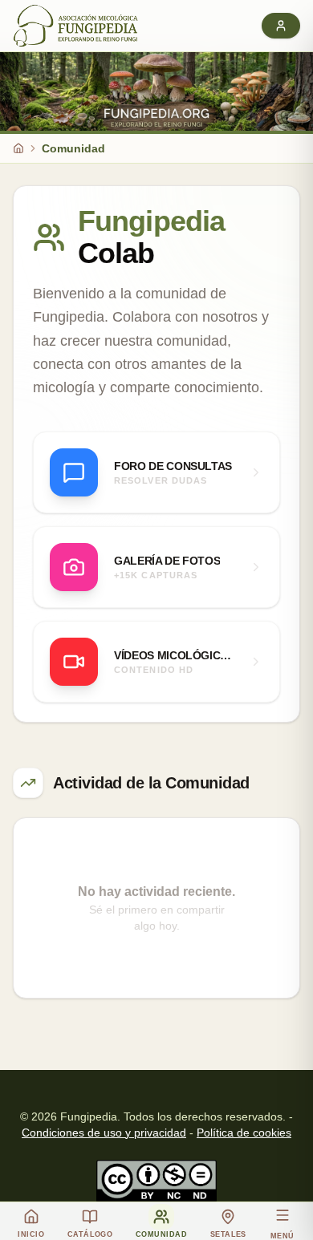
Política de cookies (244, 1132)
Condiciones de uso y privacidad (104, 1132)
